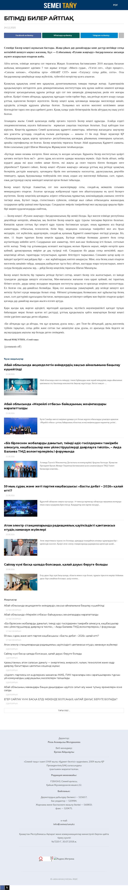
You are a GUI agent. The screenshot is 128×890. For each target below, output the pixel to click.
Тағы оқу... (64, 710)
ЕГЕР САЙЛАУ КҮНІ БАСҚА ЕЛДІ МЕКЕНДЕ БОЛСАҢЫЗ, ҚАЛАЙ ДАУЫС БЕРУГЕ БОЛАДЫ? (61, 699)
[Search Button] (122, 5)
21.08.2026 (10, 374)
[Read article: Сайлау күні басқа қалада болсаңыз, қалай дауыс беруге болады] (20, 582)
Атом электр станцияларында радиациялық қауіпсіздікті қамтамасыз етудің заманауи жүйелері (61, 644)
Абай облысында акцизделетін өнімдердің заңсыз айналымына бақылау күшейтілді (54, 605)
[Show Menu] (5, 5)
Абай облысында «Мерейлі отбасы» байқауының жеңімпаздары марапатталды (51, 614)
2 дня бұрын (12, 649)
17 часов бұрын (13, 631)
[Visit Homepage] (60, 5)
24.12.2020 (10, 27)
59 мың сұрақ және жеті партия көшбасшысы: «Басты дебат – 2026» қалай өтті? (51, 635)
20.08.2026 (10, 534)
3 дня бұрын (12, 682)
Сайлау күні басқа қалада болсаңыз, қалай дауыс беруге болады (56, 564)
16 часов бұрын (13, 610)
